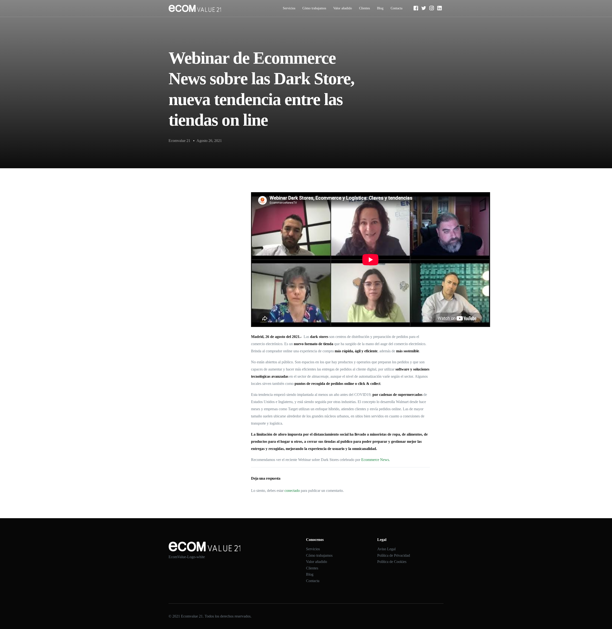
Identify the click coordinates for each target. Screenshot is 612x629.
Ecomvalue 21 (179, 141)
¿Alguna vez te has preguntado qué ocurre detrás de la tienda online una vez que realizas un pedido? (196, 242)
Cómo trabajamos (314, 8)
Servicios (289, 8)
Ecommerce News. (375, 460)
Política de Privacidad (393, 555)
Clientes (364, 8)
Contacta (396, 8)
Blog (380, 8)
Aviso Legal (386, 549)
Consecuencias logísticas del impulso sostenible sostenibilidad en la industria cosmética (198, 285)
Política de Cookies (391, 562)
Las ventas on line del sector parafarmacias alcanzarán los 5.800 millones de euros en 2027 (195, 309)
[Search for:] (197, 209)
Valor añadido (342, 8)
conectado (292, 491)
